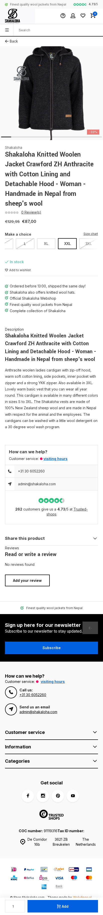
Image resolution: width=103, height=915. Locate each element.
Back (14, 41)
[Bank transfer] (59, 887)
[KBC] (14, 878)
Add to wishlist (20, 270)
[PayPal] (29, 870)
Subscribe (51, 648)
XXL (67, 243)
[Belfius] (29, 878)
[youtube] (72, 796)
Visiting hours (56, 458)
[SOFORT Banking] (59, 870)
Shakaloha (13, 147)
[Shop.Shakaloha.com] (17, 16)
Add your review (27, 580)
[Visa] (59, 878)
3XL (89, 243)
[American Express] (44, 887)
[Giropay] (74, 870)
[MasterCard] (89, 878)
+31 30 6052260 (31, 471)
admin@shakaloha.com (37, 484)
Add (65, 906)
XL (46, 243)
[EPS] (44, 878)
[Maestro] (74, 878)
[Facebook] (28, 796)
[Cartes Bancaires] (89, 870)
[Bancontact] (44, 870)
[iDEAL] (14, 870)
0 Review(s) (31, 212)
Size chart (91, 234)
